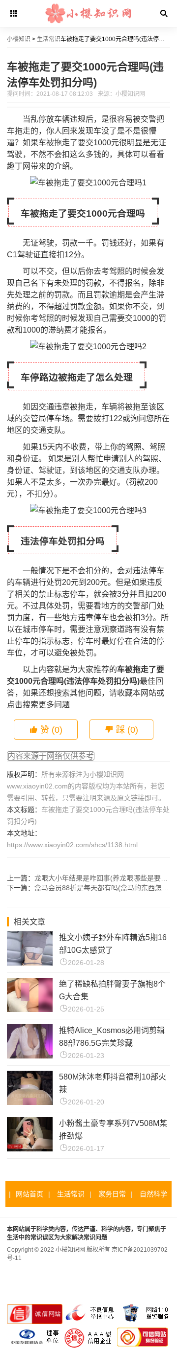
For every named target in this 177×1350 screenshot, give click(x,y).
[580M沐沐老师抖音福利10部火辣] (30, 1102)
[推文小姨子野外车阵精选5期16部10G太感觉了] (30, 963)
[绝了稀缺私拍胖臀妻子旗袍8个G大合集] (30, 1009)
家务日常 (112, 1194)
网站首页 (29, 1194)
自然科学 (153, 1194)
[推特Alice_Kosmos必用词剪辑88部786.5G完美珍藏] (30, 1056)
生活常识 (48, 39)
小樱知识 (18, 39)
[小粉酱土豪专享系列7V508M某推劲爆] (30, 1149)
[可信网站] (143, 1346)
